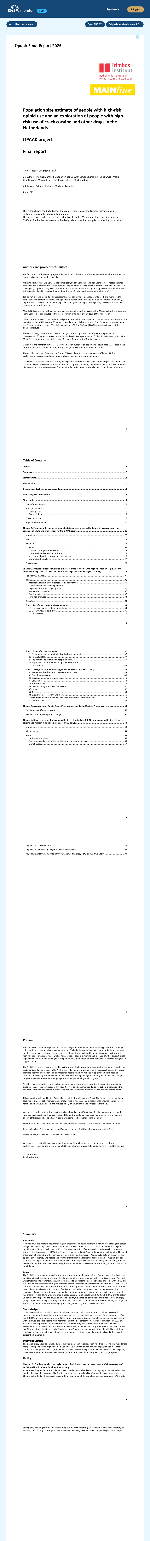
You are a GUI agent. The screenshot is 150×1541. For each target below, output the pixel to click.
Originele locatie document (123, 24)
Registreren (112, 9)
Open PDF (93, 24)
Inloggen (135, 9)
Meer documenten (24, 24)
